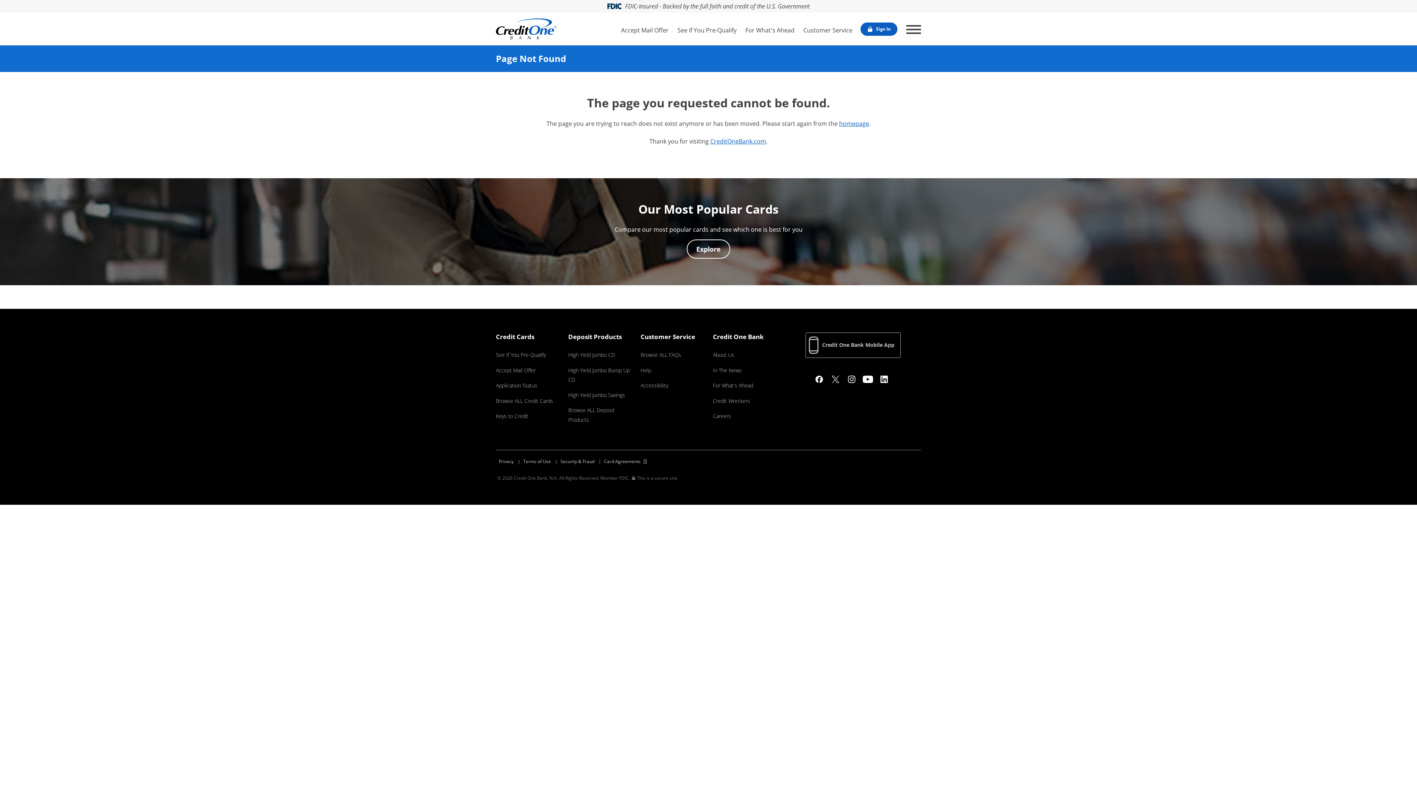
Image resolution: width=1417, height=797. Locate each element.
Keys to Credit (512, 416)
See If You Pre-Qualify (707, 30)
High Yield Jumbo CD (591, 354)
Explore (708, 249)
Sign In (883, 29)
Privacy (506, 461)
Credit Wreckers (731, 400)
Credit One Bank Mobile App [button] (858, 344)
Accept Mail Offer (645, 30)
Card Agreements (622, 461)
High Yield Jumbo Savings (596, 394)
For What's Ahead (769, 30)
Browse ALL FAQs (661, 354)
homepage (854, 124)
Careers (722, 416)
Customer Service (827, 30)
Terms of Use (537, 461)
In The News (727, 370)
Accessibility (654, 385)
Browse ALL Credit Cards (524, 400)
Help (646, 370)
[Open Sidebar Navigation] (913, 29)
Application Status (516, 385)
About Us (723, 354)
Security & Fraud (577, 461)
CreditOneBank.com (738, 141)
